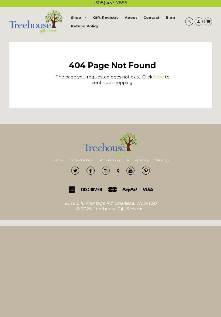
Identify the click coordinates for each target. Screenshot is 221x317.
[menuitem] (79, 17)
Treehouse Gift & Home (118, 208)
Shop (76, 17)
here (159, 77)
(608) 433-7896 (110, 2)
